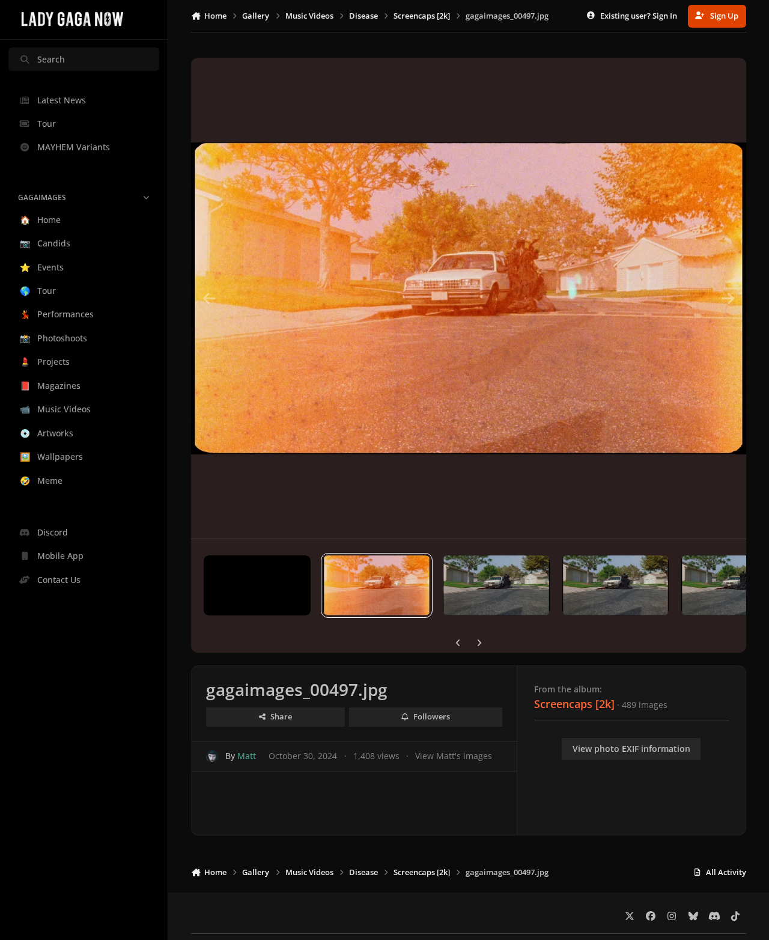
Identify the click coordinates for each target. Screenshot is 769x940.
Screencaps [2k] (574, 704)
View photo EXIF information (631, 748)
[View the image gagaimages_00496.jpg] (496, 585)
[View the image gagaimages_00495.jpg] (615, 585)
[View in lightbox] (468, 298)
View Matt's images (453, 755)
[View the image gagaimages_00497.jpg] (376, 585)
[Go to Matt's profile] (212, 756)
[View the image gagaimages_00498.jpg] (257, 585)
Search (51, 59)
